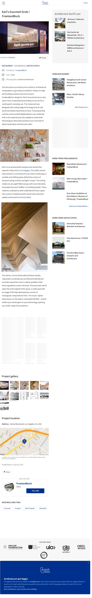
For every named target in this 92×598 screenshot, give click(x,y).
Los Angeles (25, 170)
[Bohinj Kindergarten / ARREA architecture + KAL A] (60, 49)
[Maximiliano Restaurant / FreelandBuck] (58, 169)
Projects (18, 508)
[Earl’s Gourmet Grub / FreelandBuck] (4, 385)
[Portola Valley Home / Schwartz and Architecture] (58, 257)
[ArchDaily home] (45, 3)
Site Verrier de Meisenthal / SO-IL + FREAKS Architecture (75, 35)
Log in (85, 3)
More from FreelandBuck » (78, 206)
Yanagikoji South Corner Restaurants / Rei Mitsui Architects (76, 82)
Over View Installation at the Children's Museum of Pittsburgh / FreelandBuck (77, 196)
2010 (13, 75)
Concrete (7, 508)
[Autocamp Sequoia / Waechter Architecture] (58, 228)
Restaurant (7, 65)
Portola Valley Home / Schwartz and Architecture (75, 256)
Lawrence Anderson (26, 79)
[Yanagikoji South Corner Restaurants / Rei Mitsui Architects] (58, 84)
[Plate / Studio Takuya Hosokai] (58, 99)
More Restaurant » (81, 107)
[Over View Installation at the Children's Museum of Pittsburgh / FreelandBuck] (58, 198)
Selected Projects (45, 508)
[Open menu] (3, 3)
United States (33, 65)
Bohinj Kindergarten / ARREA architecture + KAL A (76, 48)
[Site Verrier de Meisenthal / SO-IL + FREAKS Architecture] (60, 36)
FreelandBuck (21, 70)
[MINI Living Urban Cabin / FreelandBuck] (58, 183)
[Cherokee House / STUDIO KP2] (58, 243)
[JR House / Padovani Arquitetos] (60, 23)
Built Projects (30, 508)
